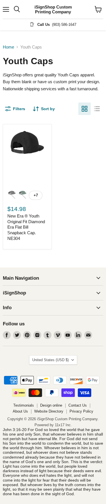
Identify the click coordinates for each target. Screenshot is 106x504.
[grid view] (84, 109)
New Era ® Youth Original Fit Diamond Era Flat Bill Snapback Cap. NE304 (26, 227)
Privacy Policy (81, 411)
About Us (20, 411)
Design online (51, 405)
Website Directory (48, 411)
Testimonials (23, 405)
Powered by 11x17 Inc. (53, 425)
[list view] (97, 109)
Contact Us (77, 405)
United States (50, 360)
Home (8, 47)
